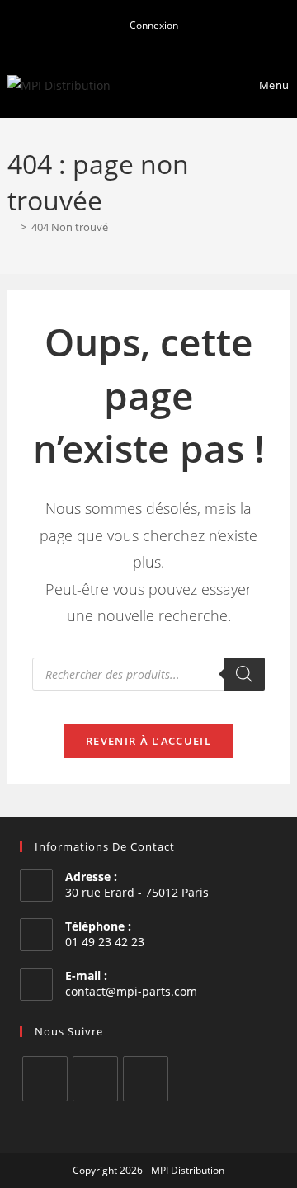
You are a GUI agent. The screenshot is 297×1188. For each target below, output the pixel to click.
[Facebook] (45, 1078)
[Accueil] (11, 226)
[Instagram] (95, 1078)
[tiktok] (145, 1078)
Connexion (152, 25)
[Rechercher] (244, 674)
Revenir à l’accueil (148, 740)
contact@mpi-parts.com (131, 991)
